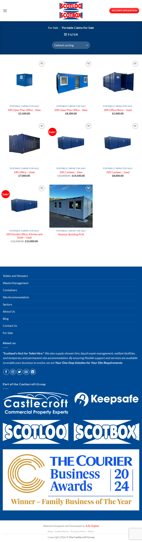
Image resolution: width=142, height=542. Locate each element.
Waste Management (15, 326)
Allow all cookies (32, 524)
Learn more (23, 514)
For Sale (53, 27)
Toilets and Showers (15, 319)
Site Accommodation (16, 340)
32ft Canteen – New (71, 172)
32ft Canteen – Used (117, 172)
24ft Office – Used (24, 172)
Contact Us (10, 369)
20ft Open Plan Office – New (71, 110)
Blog (6, 361)
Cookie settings (107, 524)
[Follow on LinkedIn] (33, 415)
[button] (5, 10)
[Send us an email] (26, 415)
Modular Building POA (71, 234)
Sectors (7, 347)
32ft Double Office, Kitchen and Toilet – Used (24, 236)
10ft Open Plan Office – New (24, 110)
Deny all (69, 524)
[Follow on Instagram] (13, 415)
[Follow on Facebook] (6, 415)
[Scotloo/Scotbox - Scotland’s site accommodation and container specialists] (71, 10)
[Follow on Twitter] (19, 415)
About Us (9, 354)
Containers (10, 333)
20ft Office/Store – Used (118, 110)
